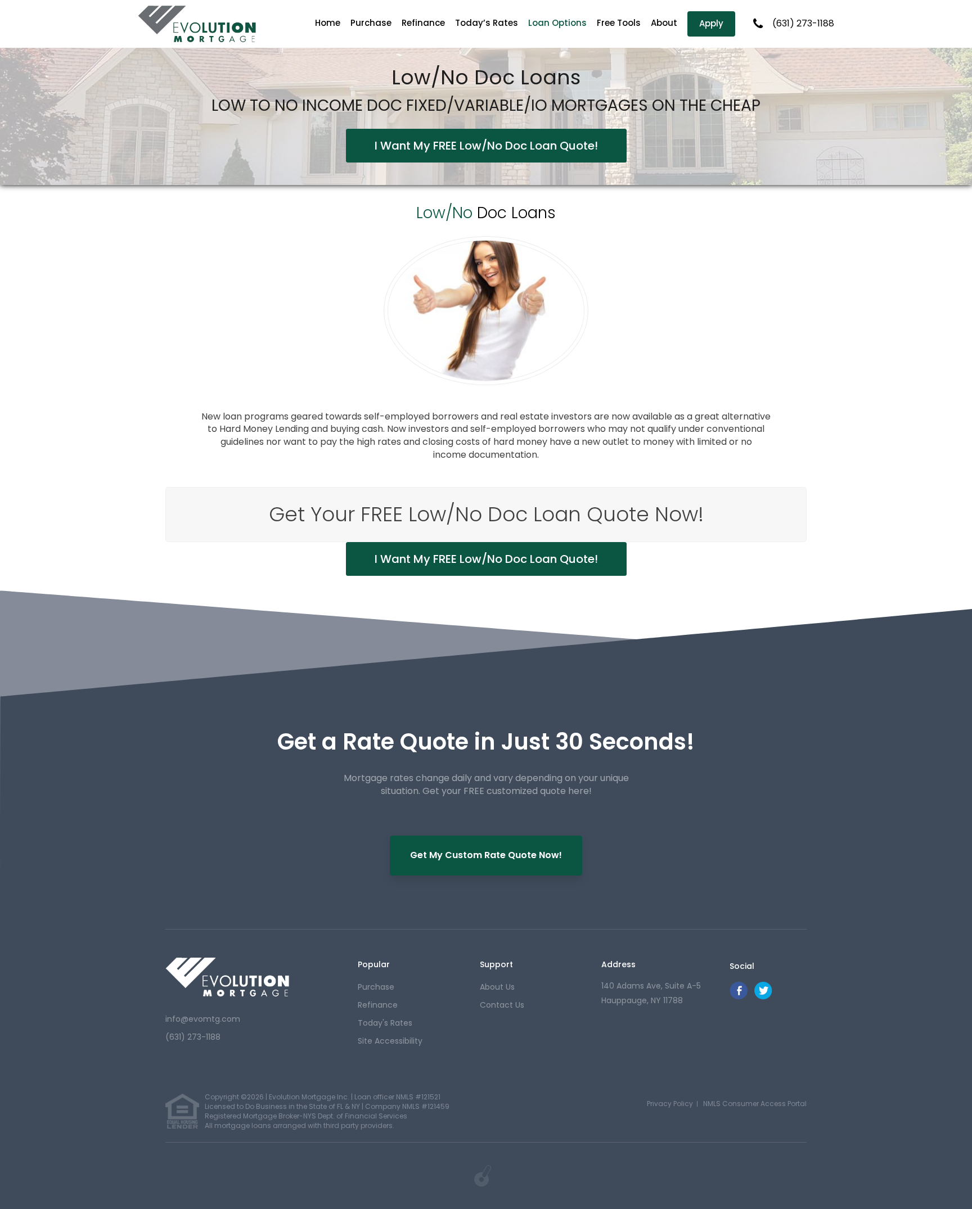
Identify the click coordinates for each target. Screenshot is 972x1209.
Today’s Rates (486, 23)
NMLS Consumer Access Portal (755, 1103)
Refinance (423, 23)
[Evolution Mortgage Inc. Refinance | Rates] (227, 977)
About (664, 23)
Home (327, 23)
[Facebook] (739, 996)
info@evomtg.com (202, 1019)
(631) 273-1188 (803, 23)
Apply (711, 23)
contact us (502, 1004)
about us (497, 987)
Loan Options (557, 23)
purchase (376, 987)
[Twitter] (763, 996)
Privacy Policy (670, 1103)
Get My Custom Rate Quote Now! (486, 855)
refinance (378, 1004)
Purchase (371, 23)
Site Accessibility (390, 1040)
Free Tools (619, 23)
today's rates (385, 1022)
